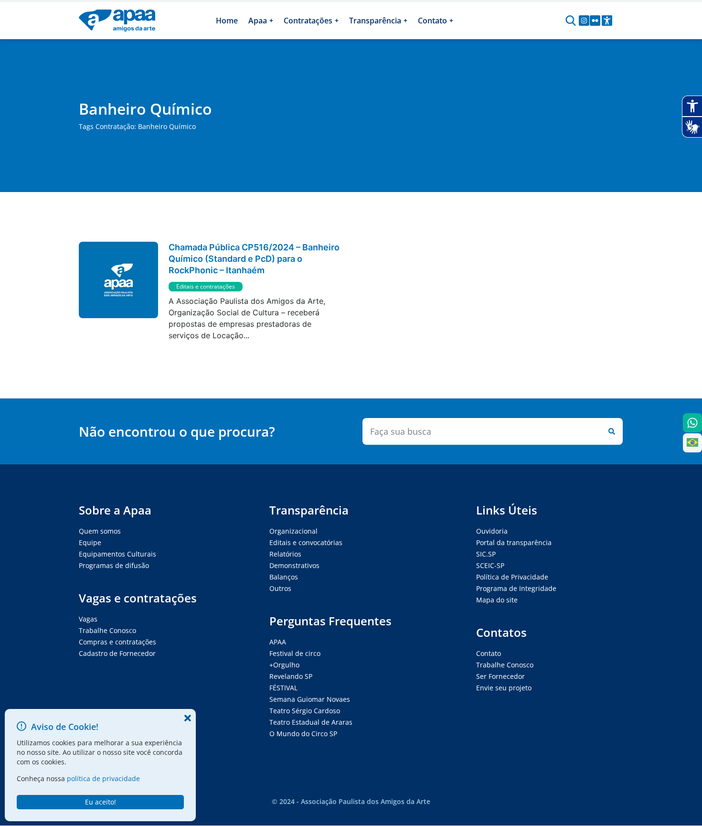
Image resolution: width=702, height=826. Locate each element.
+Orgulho (284, 664)
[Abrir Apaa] (271, 20)
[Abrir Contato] (451, 20)
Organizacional (293, 531)
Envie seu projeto (504, 687)
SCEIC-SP (490, 565)
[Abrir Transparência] (405, 20)
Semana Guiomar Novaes (309, 699)
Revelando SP (290, 676)
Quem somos (100, 531)
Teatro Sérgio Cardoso (304, 710)
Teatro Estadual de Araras (310, 722)
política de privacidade (103, 778)
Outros (280, 588)
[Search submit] (610, 431)
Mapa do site (497, 599)
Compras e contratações (117, 641)
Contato (488, 653)
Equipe (90, 542)
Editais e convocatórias (305, 542)
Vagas (88, 618)
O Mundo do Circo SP (303, 733)
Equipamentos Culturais (117, 553)
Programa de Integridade (516, 588)
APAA (277, 641)
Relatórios (285, 553)
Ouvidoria (492, 531)
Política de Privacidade (512, 576)
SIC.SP (486, 553)
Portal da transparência (514, 542)
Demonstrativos (294, 565)
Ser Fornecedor (500, 676)
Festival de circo (294, 653)
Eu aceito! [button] (100, 801)
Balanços (283, 576)
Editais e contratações (205, 286)
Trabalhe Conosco (107, 630)
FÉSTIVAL (283, 687)
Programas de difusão (114, 565)
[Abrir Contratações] (337, 20)
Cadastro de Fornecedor (117, 653)
